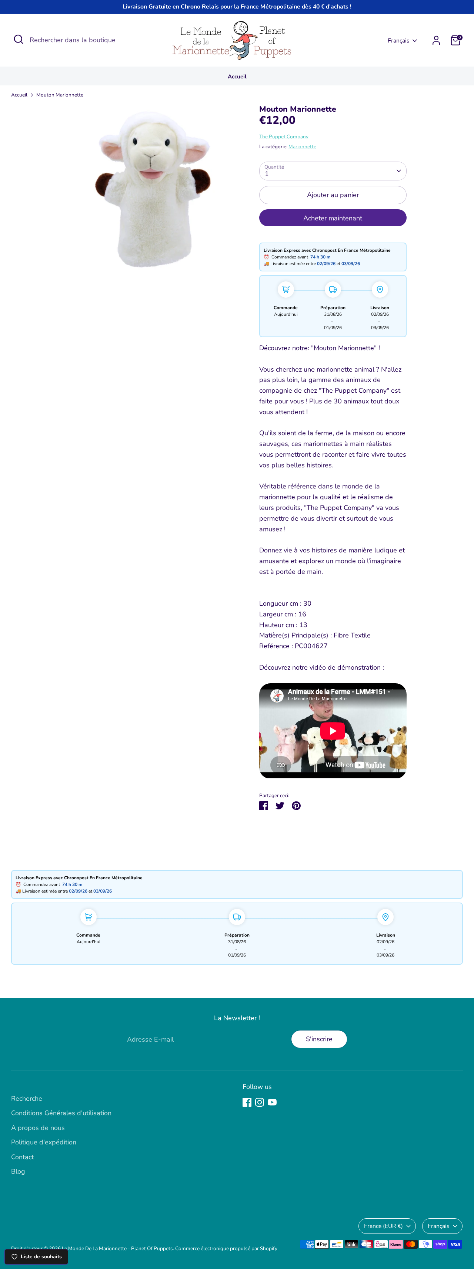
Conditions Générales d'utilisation (61, 1113)
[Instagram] (259, 1102)
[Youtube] (272, 1102)
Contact (22, 1157)
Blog (18, 1171)
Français (399, 41)
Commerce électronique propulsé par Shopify (226, 1248)
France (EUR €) (383, 1226)
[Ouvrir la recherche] (18, 39)
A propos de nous (38, 1127)
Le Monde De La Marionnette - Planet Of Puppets (117, 1248)
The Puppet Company (283, 136)
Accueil (237, 76)
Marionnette (302, 146)
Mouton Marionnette (59, 94)
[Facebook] (247, 1102)
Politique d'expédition (43, 1142)
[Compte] (436, 40)
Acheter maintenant (332, 218)
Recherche (26, 1098)
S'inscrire (319, 1039)
